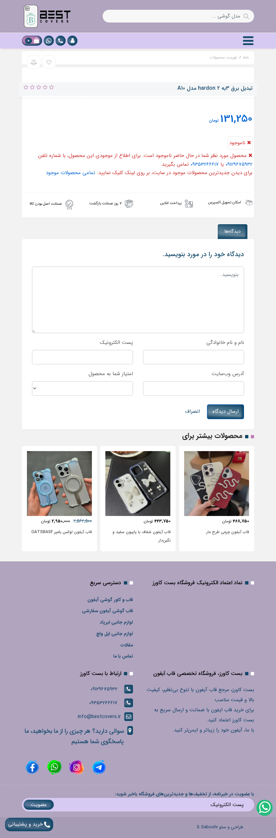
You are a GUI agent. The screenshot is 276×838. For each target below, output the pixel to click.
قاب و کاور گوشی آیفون (110, 599)
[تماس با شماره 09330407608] (61, 41)
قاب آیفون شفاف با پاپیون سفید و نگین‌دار (141, 536)
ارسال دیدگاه (225, 411)
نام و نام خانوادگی (225, 342)
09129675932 (239, 164)
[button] (72, 41)
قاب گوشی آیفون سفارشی (107, 610)
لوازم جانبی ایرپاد (116, 622)
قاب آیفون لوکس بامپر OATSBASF (61, 532)
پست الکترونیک (116, 342)
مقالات (126, 645)
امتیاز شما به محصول (111, 374)
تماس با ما (123, 656)
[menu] (248, 40)
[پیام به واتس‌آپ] (264, 807)
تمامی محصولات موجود (70, 173)
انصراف (192, 411)
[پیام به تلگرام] (98, 767)
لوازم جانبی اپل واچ (114, 633)
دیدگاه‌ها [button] (233, 231)
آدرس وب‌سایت (228, 374)
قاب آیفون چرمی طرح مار (227, 532)
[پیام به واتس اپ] (49, 41)
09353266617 (205, 164)
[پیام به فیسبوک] (32, 767)
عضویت (39, 805)
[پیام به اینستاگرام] (75, 767)
